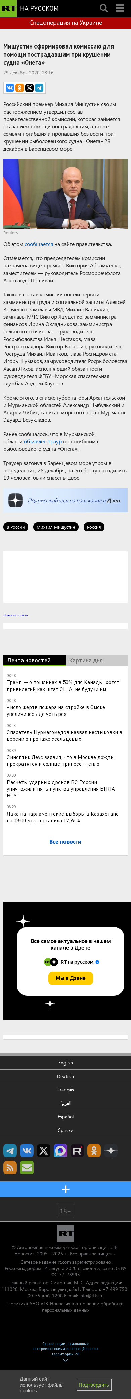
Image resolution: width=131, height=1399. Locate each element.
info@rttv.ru (91, 1295)
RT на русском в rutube (77, 1150)
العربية (66, 1103)
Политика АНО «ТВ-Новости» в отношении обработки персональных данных (65, 1306)
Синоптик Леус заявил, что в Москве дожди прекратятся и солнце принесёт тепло (60, 760)
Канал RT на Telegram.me (10, 1150)
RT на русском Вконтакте (27, 1150)
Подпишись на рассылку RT (27, 1167)
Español (66, 1116)
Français (65, 1089)
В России (16, 527)
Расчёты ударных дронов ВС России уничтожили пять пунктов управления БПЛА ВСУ (61, 788)
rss (10, 1167)
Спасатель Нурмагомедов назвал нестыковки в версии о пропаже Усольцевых (64, 735)
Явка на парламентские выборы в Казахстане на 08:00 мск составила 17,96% (63, 817)
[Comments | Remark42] (65, 576)
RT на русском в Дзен (111, 1150)
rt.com (64, 1262)
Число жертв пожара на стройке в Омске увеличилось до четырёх (56, 710)
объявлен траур (43, 441)
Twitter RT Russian (43, 1150)
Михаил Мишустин (56, 527)
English (65, 1062)
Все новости (65, 841)
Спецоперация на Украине (65, 22)
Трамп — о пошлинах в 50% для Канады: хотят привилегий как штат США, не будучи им (63, 685)
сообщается (39, 243)
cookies (28, 1390)
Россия (94, 527)
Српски (65, 1130)
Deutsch (65, 1076)
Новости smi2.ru (15, 615)
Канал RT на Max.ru (60, 1150)
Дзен (113, 500)
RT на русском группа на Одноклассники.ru (94, 1150)
